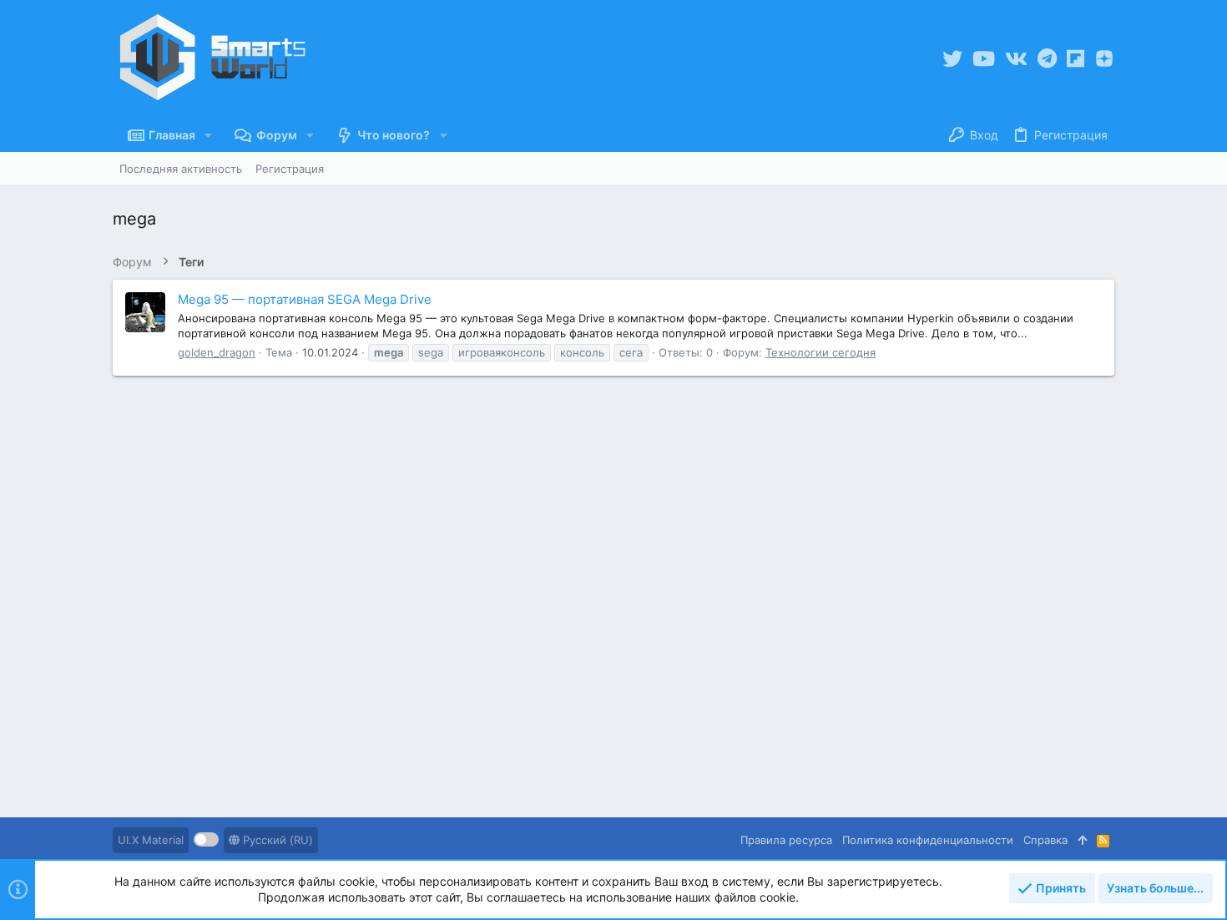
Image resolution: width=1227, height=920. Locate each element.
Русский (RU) (276, 840)
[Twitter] (952, 58)
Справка (1045, 840)
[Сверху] (1082, 839)
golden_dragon (216, 352)
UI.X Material (151, 840)
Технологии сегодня (820, 352)
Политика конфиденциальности (927, 840)
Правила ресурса (786, 840)
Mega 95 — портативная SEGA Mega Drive (305, 299)
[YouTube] (983, 58)
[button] (208, 135)
